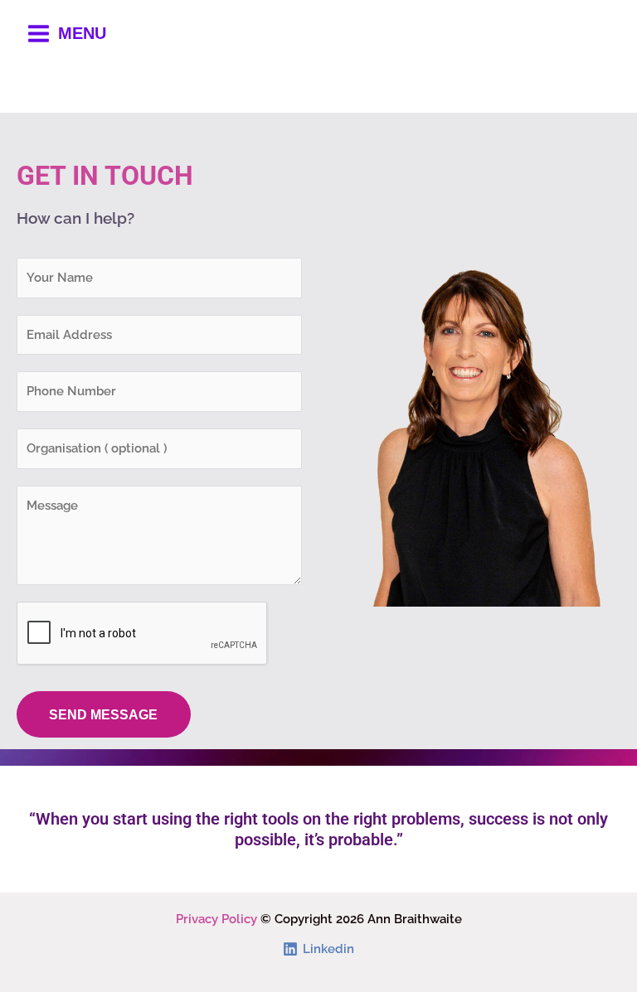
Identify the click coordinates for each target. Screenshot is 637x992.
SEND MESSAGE (103, 714)
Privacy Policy (216, 919)
